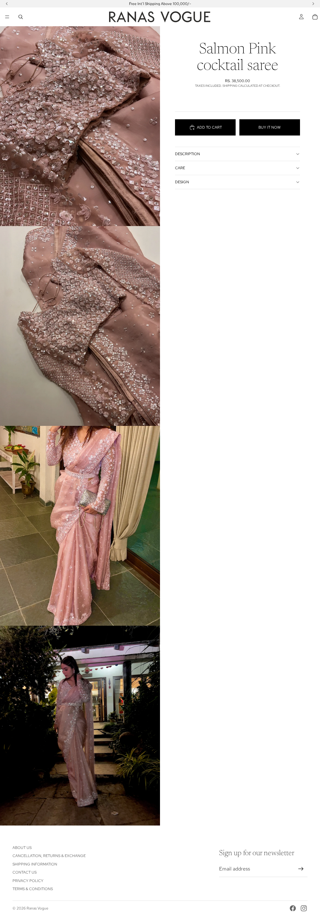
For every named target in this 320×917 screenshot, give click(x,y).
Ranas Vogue (37, 908)
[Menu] (7, 17)
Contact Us (24, 872)
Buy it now (269, 127)
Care (180, 167)
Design (182, 182)
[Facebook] (293, 908)
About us (22, 847)
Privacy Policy (27, 880)
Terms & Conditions (32, 888)
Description (187, 153)
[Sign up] (301, 868)
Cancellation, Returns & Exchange (49, 855)
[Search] (21, 17)
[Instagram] (304, 908)
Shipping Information (34, 864)
